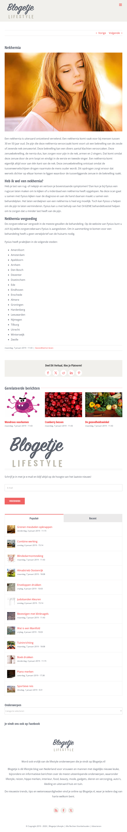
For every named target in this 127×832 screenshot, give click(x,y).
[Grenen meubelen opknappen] (11, 527)
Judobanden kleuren (29, 599)
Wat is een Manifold (28, 628)
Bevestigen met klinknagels (33, 613)
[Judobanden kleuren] (11, 600)
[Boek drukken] (11, 658)
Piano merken (25, 671)
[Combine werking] (11, 542)
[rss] (56, 810)
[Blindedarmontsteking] (11, 556)
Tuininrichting (25, 642)
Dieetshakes (51, 422)
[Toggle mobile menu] (120, 4)
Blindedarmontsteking (30, 556)
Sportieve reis (25, 686)
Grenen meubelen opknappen (34, 527)
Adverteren (96, 826)
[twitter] (71, 810)
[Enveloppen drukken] (11, 585)
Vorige (102, 33)
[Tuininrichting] (11, 643)
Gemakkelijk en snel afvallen (100, 422)
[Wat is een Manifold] (11, 629)
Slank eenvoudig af (15, 422)
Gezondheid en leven (44, 348)
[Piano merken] (11, 672)
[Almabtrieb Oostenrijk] (11, 571)
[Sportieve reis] (11, 687)
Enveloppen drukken (29, 585)
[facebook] (63, 810)
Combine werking (27, 541)
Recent (92, 518)
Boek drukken (25, 657)
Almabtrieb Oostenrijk (30, 570)
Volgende (114, 33)
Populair (34, 518)
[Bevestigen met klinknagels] (11, 614)
